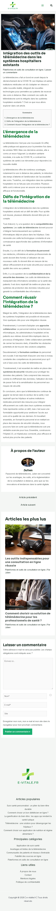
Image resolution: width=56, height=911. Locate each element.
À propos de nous (28, 871)
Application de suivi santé (28, 845)
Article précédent (28, 497)
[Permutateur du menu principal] (42, 5)
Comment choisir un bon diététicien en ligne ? (28, 812)
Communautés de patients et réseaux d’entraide (28, 852)
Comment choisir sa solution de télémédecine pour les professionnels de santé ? (27, 617)
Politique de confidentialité (28, 882)
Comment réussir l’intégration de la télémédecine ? (27, 124)
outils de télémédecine (28, 227)
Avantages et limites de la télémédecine (28, 849)
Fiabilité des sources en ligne (28, 856)
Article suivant (28, 504)
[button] (51, 5)
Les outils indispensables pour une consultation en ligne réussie (27, 562)
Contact (28, 875)
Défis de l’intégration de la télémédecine (22, 121)
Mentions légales (28, 878)
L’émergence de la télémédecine (19, 118)
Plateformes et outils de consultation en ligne (23, 70)
